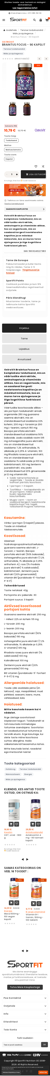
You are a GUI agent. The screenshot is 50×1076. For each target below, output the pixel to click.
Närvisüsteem (13, 774)
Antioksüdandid (34, 832)
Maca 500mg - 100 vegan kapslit (12, 916)
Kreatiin (8, 832)
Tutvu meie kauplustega (25, 987)
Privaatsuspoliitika (11, 1072)
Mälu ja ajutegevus (13, 53)
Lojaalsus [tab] (24, 349)
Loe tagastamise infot (25, 8)
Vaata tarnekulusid (14, 204)
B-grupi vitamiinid (35, 911)
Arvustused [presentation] (24, 359)
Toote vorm (10, 154)
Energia (28, 774)
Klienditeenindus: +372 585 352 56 (26, 13)
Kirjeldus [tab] (24, 328)
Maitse (7, 145)
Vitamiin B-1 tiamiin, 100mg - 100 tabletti (34, 917)
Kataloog (10, 769)
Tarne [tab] (24, 338)
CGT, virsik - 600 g (13, 836)
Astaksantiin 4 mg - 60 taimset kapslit (34, 838)
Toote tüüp (10, 136)
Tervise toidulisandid (14, 49)
